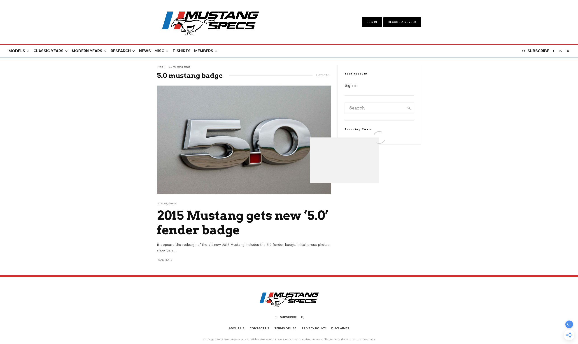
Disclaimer (340, 328)
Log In (372, 22)
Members (203, 51)
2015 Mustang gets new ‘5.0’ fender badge (242, 222)
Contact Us (259, 328)
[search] (409, 108)
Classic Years (48, 51)
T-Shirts (181, 51)
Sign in (351, 85)
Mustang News (166, 203)
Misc (159, 51)
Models (17, 51)
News (145, 51)
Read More (164, 259)
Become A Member (402, 22)
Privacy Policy (313, 328)
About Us (236, 328)
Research (121, 51)
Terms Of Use (285, 328)
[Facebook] (553, 51)
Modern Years (87, 51)
